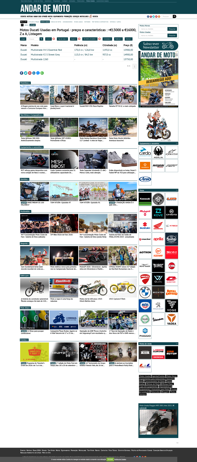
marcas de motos (56, 22)
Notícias (29, 450)
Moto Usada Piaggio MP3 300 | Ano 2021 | (157, 406)
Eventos (23, 16)
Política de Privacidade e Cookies (141, 450)
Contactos (104, 450)
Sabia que (24, 275)
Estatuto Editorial (124, 450)
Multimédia (24, 211)
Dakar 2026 (37, 16)
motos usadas (45, 22)
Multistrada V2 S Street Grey (45, 54)
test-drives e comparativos (100, 22)
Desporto (23, 243)
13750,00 (128, 59)
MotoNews (24, 83)
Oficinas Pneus (167, 384)
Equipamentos (65, 450)
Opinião (44, 16)
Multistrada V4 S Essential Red (46, 49)
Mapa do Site (46, 453)
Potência (118, 39)
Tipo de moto (62, 39)
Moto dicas (24, 308)
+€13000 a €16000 (89, 39)
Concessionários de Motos (155, 381)
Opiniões (23, 179)
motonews (87, 22)
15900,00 (128, 49)
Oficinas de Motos (153, 384)
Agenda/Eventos (158, 376)
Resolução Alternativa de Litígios (30, 453)
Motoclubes (84, 16)
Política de (120, 459)
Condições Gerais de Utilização (162, 450)
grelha (27, 25)
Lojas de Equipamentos (149, 386)
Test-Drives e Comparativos (30, 115)
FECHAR (110, 459)
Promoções (68, 16)
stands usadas (78, 22)
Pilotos (173, 392)
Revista (95, 16)
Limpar (23, 39)
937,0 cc (107, 54)
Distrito (128, 39)
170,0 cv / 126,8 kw (84, 49)
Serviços (143, 394)
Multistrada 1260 (39, 59)
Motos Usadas (145, 376)
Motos (58, 450)
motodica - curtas (115, 22)
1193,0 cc (107, 49)
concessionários (67, 22)
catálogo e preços (33, 22)
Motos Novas (172, 376)
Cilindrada (107, 39)
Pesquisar (172, 29)
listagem (32, 25)
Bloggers (165, 392)
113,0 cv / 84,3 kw (83, 54)
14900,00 (128, 54)
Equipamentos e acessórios (31, 147)
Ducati (73, 39)
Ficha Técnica (113, 450)
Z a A (48, 39)
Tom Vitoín (51, 450)
